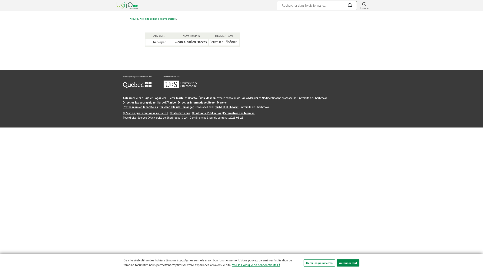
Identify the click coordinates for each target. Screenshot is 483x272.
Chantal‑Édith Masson (202, 98)
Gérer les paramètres (319, 262)
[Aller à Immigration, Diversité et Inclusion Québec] (137, 87)
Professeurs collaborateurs (140, 107)
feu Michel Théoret (226, 107)
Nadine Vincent (271, 98)
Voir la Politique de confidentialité (254, 265)
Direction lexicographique (139, 102)
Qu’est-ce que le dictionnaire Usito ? (145, 113)
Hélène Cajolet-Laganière (150, 98)
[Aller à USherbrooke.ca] (181, 87)
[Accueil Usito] (123, 5)
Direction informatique (192, 102)
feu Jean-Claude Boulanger (177, 107)
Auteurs (128, 98)
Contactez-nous (180, 113)
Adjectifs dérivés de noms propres (158, 19)
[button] (364, 5)
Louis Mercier (249, 98)
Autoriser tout (348, 262)
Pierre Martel (176, 98)
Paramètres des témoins (239, 113)
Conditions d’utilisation (207, 113)
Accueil (134, 19)
